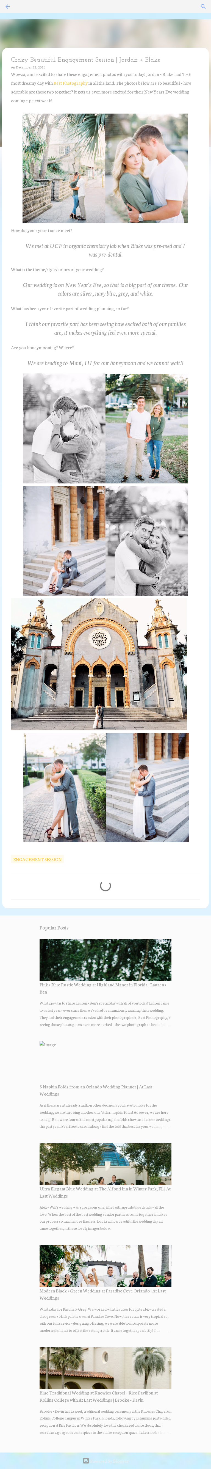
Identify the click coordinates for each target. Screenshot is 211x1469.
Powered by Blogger (109, 1460)
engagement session (37, 859)
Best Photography (71, 82)
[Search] (203, 6)
